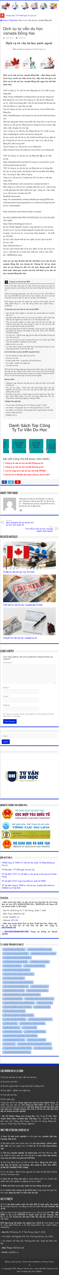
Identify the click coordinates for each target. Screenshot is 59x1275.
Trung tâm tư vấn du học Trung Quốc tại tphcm (34, 1043)
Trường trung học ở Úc (39, 986)
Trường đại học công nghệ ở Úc (40, 1019)
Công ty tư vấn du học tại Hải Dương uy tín (24, 467)
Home (4, 20)
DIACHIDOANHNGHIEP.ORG (16, 932)
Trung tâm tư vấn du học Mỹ (13, 990)
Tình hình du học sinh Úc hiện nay (15, 986)
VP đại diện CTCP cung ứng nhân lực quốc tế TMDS (24, 881)
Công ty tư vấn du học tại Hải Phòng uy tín (24, 463)
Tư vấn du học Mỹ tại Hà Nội (35, 1031)
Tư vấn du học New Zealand (13, 978)
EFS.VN (14, 920)
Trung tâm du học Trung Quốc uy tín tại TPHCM (20, 1035)
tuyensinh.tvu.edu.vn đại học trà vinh (16, 969)
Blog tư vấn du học (13, 1262)
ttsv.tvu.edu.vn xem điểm (36, 1039)
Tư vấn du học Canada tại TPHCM (15, 953)
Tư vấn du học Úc (10, 1023)
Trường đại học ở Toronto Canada (32, 1023)
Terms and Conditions (31, 1262)
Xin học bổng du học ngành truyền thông (18, 982)
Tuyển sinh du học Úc (11, 1027)
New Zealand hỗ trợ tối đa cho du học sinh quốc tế (20, 523)
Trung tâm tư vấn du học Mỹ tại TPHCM (17, 1048)
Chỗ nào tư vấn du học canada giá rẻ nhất (22, 605)
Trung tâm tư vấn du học (12, 1031)
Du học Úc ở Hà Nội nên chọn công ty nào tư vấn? (27, 475)
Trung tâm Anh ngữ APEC (13, 998)
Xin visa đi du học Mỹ (42, 1006)
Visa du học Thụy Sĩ (45, 1002)
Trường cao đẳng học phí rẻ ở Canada (17, 1006)
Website (6, 705)
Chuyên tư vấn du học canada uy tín (20, 638)
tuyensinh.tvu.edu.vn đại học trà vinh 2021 (18, 974)
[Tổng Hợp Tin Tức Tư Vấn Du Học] (29, 5)
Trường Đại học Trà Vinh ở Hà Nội (43, 953)
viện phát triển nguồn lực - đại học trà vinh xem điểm (21, 994)
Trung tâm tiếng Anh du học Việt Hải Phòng (18, 1002)
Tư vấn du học (9, 1043)
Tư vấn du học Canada (43, 1048)
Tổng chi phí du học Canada (37, 990)
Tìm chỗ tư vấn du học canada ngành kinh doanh (39, 529)
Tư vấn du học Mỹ (30, 1027)
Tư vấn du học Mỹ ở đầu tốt (34, 965)
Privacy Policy (48, 1262)
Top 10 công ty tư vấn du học (14, 949)
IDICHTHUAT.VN (9, 928)
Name (6, 688)
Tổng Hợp (13, 20)
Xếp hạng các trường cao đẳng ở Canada (18, 1015)
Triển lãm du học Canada (40, 961)
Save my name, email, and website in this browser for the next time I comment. (28, 715)
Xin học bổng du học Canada (14, 1011)
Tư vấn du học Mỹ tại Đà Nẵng (14, 1019)
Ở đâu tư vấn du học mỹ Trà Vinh (18, 572)
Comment (7, 662)
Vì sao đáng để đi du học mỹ (14, 1039)
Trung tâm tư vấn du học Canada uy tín (39, 998)
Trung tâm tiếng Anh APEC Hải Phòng (17, 1052)
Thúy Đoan (9, 38)
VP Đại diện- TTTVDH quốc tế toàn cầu (21, 15)
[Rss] (29, 1265)
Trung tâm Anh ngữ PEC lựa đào (40, 949)
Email (6, 696)
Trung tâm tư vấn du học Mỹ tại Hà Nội (17, 957)
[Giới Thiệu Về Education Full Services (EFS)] (29, 348)
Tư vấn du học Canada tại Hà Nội (15, 961)
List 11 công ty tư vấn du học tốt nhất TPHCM (25, 471)
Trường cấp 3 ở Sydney (12, 965)
